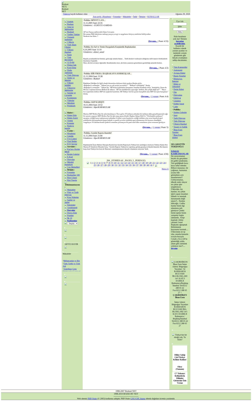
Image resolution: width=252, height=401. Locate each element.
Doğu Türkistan (68, 71)
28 (105, 165)
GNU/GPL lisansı (137, 398)
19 (147, 163)
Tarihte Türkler (73, 34)
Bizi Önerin (72, 180)
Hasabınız (107, 17)
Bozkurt (70, 32)
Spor (175, 115)
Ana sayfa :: (98, 17)
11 (118, 163)
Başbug (70, 24)
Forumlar (117, 17)
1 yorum (156, 127)
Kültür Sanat (179, 104)
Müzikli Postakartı (69, 163)
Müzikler (71, 103)
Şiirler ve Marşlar (70, 79)
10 (115, 163)
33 (123, 165)
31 (116, 165)
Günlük (70, 136)
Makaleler (127, 17)
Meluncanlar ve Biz (72, 259)
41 (151, 165)
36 (134, 165)
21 (154, 163)
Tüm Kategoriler (180, 67)
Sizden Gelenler (180, 112)
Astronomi (178, 70)
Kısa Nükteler (73, 197)
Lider (176, 107)
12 (122, 163)
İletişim (142, 17)
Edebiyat (177, 98)
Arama (70, 120)
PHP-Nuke (92, 398)
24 (164, 163)
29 (109, 165)
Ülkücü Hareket (69, 51)
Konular (70, 123)
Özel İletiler (72, 141)
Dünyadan (178, 95)
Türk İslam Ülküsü (70, 46)
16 (136, 163)
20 (150, 163)
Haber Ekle (72, 115)
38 (141, 165)
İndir (135, 17)
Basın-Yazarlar (180, 76)
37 (137, 165)
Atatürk (70, 22)
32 (120, 165)
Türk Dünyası (73, 75)
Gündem (177, 101)
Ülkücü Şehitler (69, 84)
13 (125, 163)
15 (133, 163)
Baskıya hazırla (69, 127)
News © (165, 169)
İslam (69, 55)
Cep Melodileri (73, 167)
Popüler (70, 215)
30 (112, 165)
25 (95, 165)
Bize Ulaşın (72, 178)
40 (148, 165)
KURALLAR (153, 17)
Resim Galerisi (73, 154)
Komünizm (72, 98)
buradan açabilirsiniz (179, 42)
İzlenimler (71, 205)
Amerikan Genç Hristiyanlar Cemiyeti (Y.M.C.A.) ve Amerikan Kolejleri (71, 271)
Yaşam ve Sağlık (180, 127)
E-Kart (70, 157)
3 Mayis (70, 42)
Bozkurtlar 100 (73, 175)
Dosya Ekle (72, 213)
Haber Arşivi (72, 118)
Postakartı (71, 106)
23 (161, 163)
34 (127, 165)
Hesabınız (71, 133)
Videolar (70, 100)
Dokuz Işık (71, 65)
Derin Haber (179, 89)
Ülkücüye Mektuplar (70, 89)
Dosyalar (71, 159)
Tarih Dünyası (179, 118)
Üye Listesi (72, 139)
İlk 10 (69, 218)
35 (130, 165)
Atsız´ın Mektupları (69, 28)
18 (143, 163)
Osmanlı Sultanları (69, 38)
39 (144, 165)
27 (102, 165)
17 (140, 163)
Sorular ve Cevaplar (70, 94)
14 (129, 163)
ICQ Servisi (72, 144)
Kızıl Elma (71, 68)
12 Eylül (70, 62)
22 (157, 163)
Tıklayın (66, 14)
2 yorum (154, 96)
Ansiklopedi (72, 207)
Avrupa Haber (179, 73)
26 (98, 165)
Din (175, 92)
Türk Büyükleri (69, 58)
